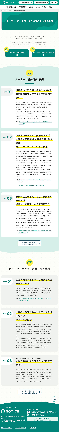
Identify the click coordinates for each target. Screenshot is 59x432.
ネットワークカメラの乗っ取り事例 (43, 52)
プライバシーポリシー (6, 427)
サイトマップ (33, 427)
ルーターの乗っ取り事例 (17, 52)
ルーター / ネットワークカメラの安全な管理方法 (29, 243)
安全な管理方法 (25, 2)
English (54, 2)
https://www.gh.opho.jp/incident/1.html (30, 185)
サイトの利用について (20, 427)
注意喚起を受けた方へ (41, 2)
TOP (2, 10)
